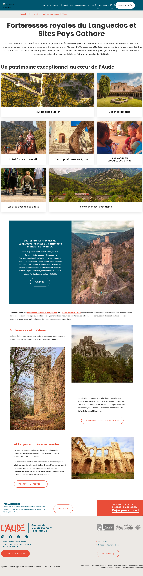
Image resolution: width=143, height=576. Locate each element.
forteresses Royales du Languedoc (42, 313)
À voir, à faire (34, 14)
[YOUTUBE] (18, 536)
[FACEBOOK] (10, 536)
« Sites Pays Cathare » (71, 313)
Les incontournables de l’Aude (55, 14)
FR (139, 5)
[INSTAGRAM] (2, 536)
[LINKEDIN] (26, 536)
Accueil (23, 14)
